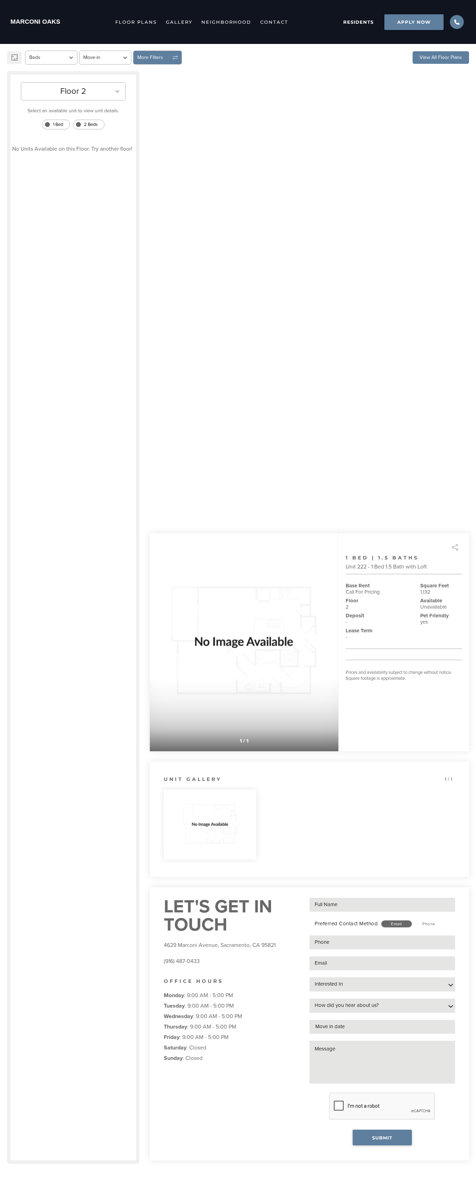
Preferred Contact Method (346, 923)
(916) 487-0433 (182, 961)
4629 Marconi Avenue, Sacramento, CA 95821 (220, 945)
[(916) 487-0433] (457, 22)
